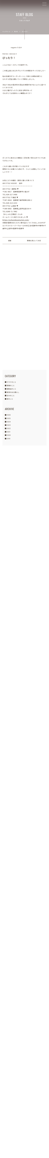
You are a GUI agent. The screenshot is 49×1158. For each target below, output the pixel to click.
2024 (9, 422)
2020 (9, 435)
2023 (9, 425)
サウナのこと (11, 382)
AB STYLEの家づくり (24, 564)
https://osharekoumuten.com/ (15, 220)
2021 (8, 432)
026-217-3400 (24, 1031)
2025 (9, 418)
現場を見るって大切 (34, 241)
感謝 (9, 241)
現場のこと (11, 385)
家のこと (10, 399)
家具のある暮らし (13, 392)
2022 (9, 428)
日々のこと (11, 395)
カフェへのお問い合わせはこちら (22, 1090)
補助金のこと (11, 389)
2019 (8, 438)
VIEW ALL (24, 732)
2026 (9, 415)
